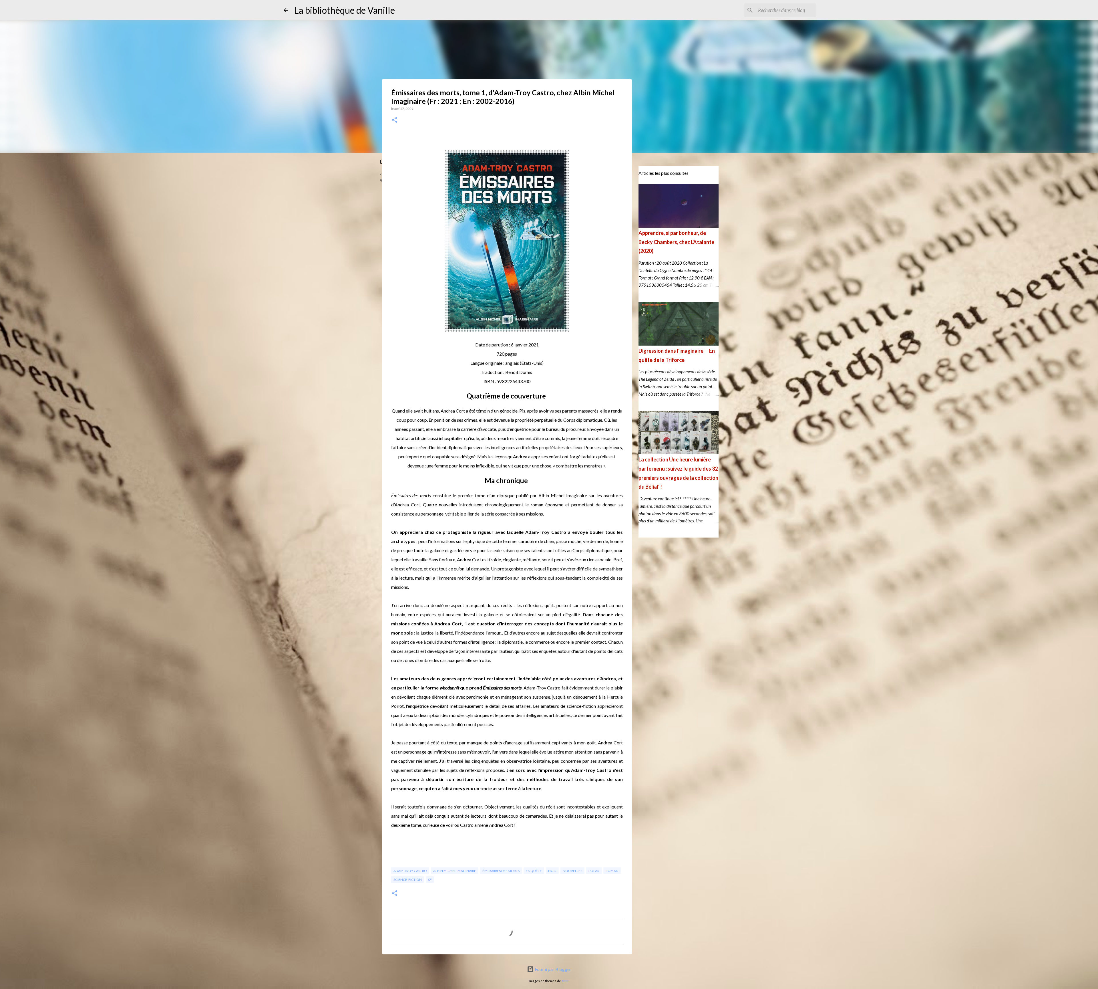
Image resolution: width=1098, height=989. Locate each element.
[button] (394, 120)
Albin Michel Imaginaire (454, 871)
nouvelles (572, 871)
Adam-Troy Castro (410, 871)
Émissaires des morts (501, 871)
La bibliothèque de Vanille (344, 10)
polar (593, 871)
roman (612, 871)
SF (430, 879)
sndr (565, 981)
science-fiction (407, 879)
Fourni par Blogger (552, 969)
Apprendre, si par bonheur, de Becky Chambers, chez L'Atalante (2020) (676, 242)
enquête (534, 871)
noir (552, 871)
